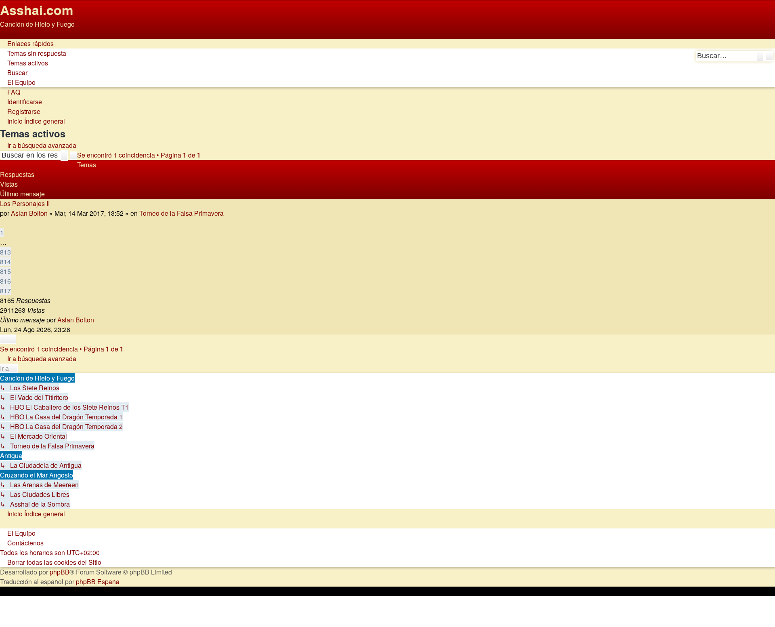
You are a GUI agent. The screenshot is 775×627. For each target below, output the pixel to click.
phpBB (59, 572)
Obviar (9, 33)
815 (5, 271)
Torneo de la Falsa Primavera (181, 213)
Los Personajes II (25, 203)
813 (5, 252)
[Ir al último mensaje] (98, 319)
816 (5, 281)
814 (5, 261)
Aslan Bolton (29, 213)
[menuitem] (33, 53)
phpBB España (97, 581)
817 (5, 290)
